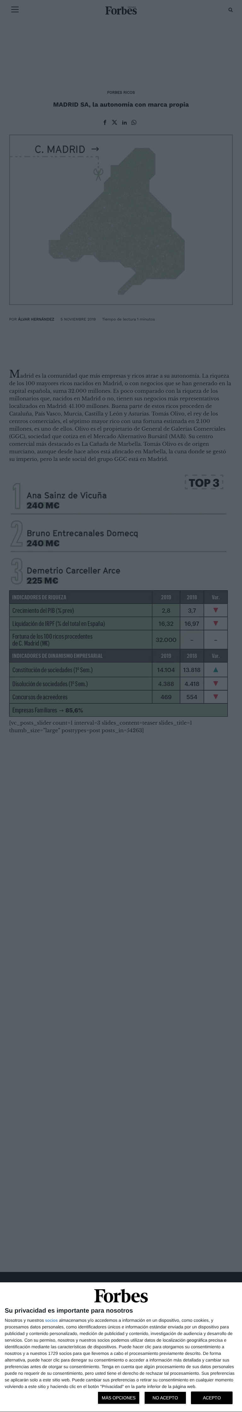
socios (51, 1320)
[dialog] (121, 1347)
